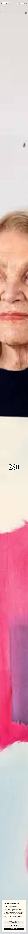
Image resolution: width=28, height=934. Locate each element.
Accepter (14, 928)
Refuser (14, 925)
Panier (25, 3)
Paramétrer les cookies (14, 922)
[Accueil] (5, 3)
